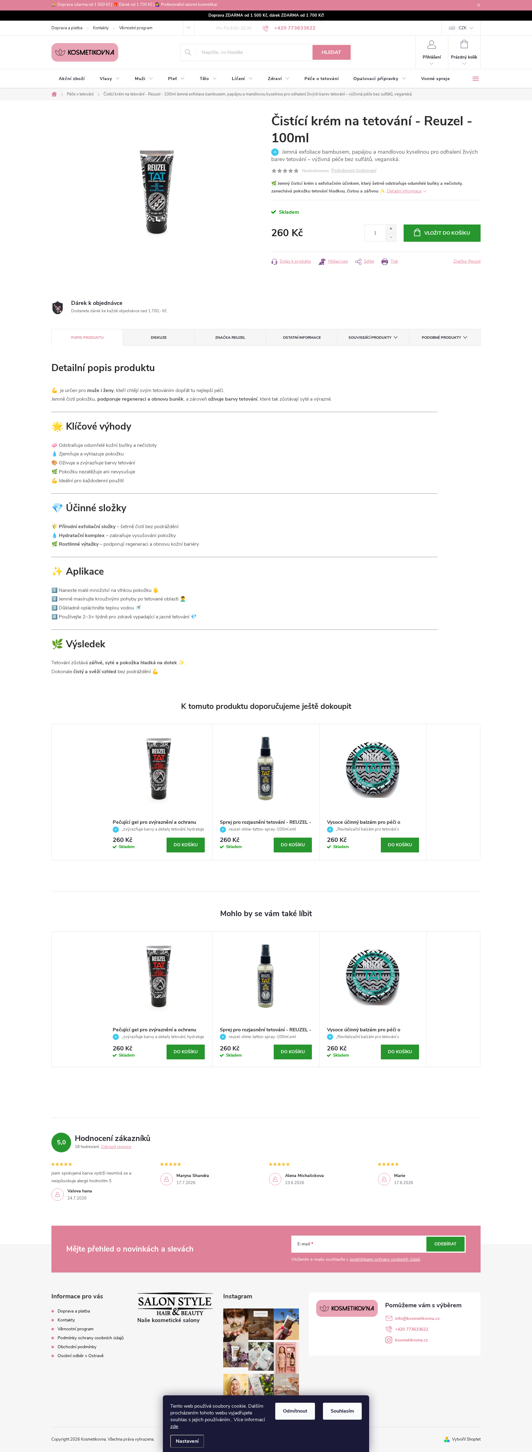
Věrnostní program (135, 28)
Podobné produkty (441, 337)
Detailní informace (404, 191)
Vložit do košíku (447, 233)
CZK (462, 28)
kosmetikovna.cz (411, 1340)
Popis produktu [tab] (87, 337)
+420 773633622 (411, 1329)
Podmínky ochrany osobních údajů (91, 1338)
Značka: (467, 261)
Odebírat (445, 1244)
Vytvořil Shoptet (466, 1439)
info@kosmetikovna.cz (417, 1318)
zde (174, 1426)
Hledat (331, 52)
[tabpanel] (158, 792)
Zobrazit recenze (116, 1147)
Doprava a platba (67, 28)
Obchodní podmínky (77, 1347)
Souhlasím (342, 1411)
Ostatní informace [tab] (302, 337)
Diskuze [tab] (159, 337)
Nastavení (187, 1441)
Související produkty (370, 337)
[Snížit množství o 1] (391, 237)
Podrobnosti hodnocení (353, 170)
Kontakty (101, 28)
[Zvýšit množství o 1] (391, 229)
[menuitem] (71, 78)
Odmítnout (295, 1411)
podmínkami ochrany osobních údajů (385, 1259)
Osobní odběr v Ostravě (80, 1356)
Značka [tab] (230, 337)
